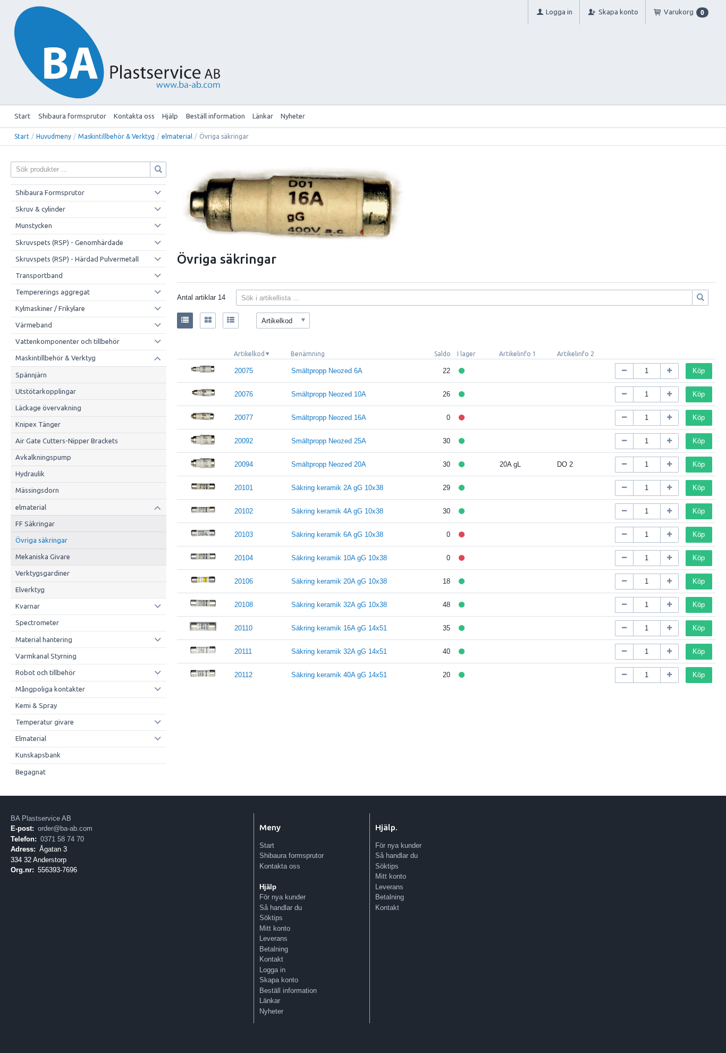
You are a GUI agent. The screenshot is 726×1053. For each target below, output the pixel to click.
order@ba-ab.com (65, 828)
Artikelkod (249, 353)
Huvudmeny (53, 136)
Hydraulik (30, 473)
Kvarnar (27, 606)
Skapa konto (278, 980)
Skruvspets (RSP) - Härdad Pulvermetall (77, 259)
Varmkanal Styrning (46, 656)
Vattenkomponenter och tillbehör (67, 341)
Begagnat (30, 772)
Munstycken (33, 225)
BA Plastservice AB (41, 818)
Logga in (272, 970)
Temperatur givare (44, 722)
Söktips (271, 918)
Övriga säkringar (41, 540)
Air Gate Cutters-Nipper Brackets (66, 440)
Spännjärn (31, 374)
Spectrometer (37, 622)
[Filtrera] (700, 298)
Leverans (273, 938)
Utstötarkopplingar (45, 391)
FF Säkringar (35, 523)
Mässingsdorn (37, 490)
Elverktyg (30, 589)
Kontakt (271, 959)
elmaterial (177, 136)
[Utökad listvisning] (231, 320)
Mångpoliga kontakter (50, 689)
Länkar (262, 116)
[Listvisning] (185, 320)
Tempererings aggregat (52, 292)
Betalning (273, 949)
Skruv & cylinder (40, 209)
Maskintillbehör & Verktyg (116, 136)
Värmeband (33, 324)
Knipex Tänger (38, 424)
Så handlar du (280, 908)
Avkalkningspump (43, 457)
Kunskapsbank (38, 755)
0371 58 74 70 (62, 839)
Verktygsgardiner (42, 573)
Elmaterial (30, 738)
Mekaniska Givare (42, 556)
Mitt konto (274, 928)
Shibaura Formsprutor (50, 192)
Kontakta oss (134, 116)
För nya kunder (282, 897)
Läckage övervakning (48, 407)
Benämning (308, 353)
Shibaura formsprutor (72, 116)
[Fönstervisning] (208, 320)
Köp (699, 371)
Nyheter (293, 116)
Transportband (39, 275)
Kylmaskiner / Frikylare (50, 308)
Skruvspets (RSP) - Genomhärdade (69, 242)
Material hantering (43, 639)
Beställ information (215, 116)
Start (22, 116)
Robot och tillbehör (45, 672)
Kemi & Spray (36, 705)
